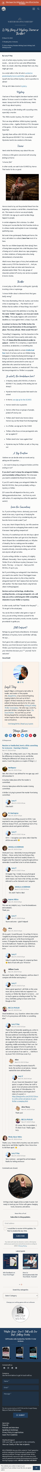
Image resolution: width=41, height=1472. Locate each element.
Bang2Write (11, 696)
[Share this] (10, 735)
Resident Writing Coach (20, 45)
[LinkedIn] (12, 1368)
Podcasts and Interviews (10, 1428)
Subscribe (20, 1236)
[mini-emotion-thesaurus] (34, 1353)
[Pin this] (30, 735)
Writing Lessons (6, 47)
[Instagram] (8, 1368)
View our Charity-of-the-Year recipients (16, 1444)
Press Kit (5, 1425)
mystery (24, 86)
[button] (33, 9)
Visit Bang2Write (14, 724)
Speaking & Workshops (10, 1430)
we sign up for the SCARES (22, 400)
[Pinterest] (16, 1368)
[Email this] (6, 735)
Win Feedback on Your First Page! (9, 1274)
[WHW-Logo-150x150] (3, 9)
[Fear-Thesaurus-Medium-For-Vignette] (6, 1353)
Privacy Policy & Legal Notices (13, 1432)
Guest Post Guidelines (10, 1435)
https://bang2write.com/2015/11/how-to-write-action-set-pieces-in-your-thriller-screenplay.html (25, 1098)
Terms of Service (13, 1410)
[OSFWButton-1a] (20, 1313)
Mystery (10, 45)
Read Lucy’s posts (27, 724)
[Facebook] (4, 1368)
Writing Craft (31, 45)
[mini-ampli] (20, 1353)
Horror (6, 45)
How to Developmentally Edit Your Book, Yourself (30, 1275)
